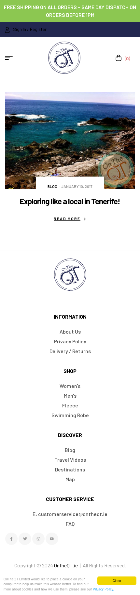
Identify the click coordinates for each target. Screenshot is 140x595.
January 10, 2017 (76, 186)
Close (117, 580)
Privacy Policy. (103, 589)
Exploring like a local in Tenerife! (70, 201)
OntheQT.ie (66, 565)
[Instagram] (38, 539)
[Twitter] (25, 539)
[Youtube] (52, 539)
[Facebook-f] (11, 539)
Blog (52, 186)
